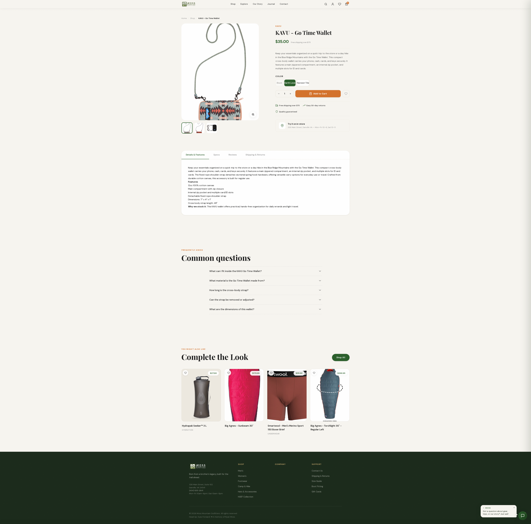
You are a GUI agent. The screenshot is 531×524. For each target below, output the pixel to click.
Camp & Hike (244, 486)
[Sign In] (333, 4)
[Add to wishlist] (346, 93)
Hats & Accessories (247, 491)
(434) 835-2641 (196, 490)
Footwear (242, 481)
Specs (217, 154)
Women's (242, 476)
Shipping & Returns (255, 154)
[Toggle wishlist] (185, 373)
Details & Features (195, 154)
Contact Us (317, 470)
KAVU (278, 26)
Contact (284, 4)
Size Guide (317, 481)
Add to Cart (320, 93)
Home (184, 18)
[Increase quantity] (290, 93)
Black (279, 83)
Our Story (257, 4)
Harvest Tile (303, 83)
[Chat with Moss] (522, 515)
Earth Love (290, 83)
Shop (233, 4)
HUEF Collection (245, 496)
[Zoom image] (253, 114)
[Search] (326, 4)
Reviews (233, 154)
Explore (244, 4)
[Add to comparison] (186, 417)
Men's (240, 470)
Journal (271, 4)
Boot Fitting (317, 486)
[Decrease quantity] (279, 93)
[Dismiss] (514, 507)
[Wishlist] (340, 4)
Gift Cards (316, 491)
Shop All (340, 357)
